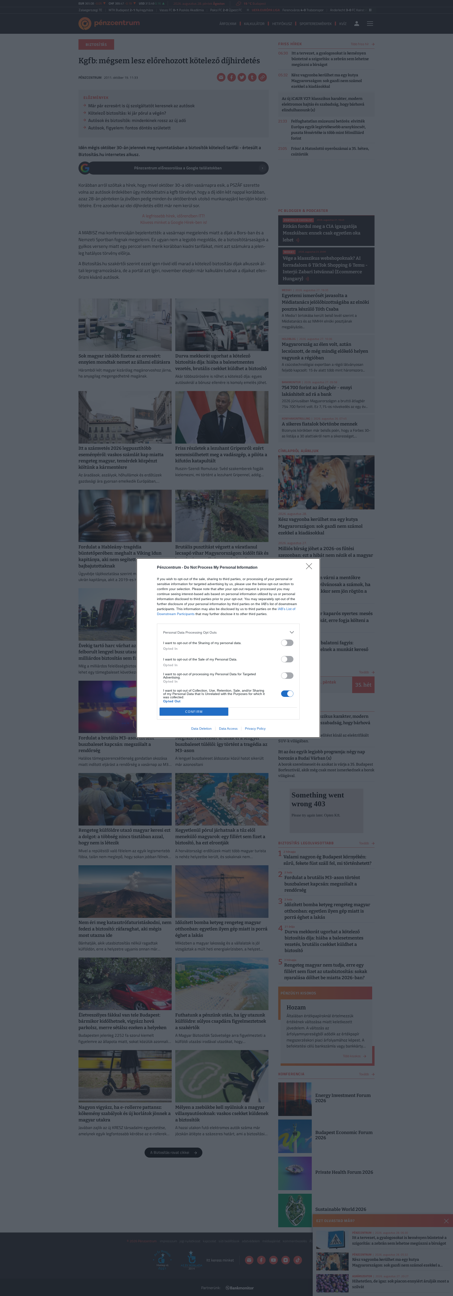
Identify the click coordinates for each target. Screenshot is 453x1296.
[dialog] (228, 648)
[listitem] (228, 632)
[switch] (287, 643)
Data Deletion (201, 728)
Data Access (228, 728)
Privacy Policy (255, 728)
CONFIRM (194, 712)
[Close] (310, 567)
